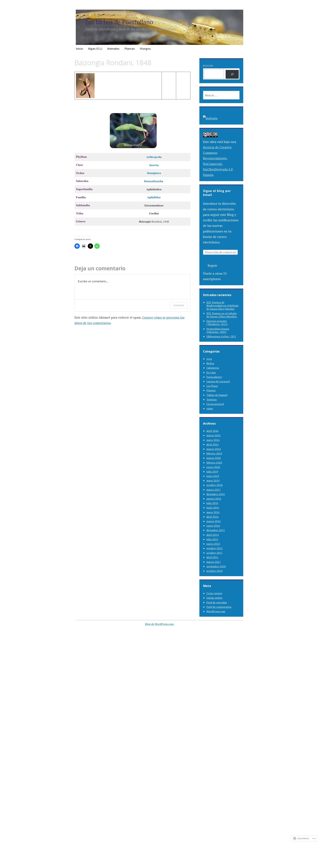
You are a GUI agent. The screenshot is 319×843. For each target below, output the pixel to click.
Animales (113, 48)
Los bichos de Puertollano (119, 22)
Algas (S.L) (95, 48)
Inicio (79, 48)
